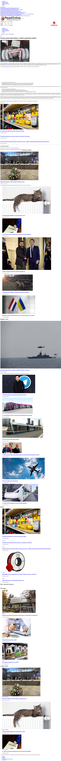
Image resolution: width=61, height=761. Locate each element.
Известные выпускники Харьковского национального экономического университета (20, 615)
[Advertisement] (29, 74)
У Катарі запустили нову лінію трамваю (10, 439)
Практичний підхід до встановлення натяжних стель (13, 580)
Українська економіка (5, 3)
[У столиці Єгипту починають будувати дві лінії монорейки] (20, 501)
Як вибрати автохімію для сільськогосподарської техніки (12, 130)
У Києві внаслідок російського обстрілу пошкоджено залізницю (10, 11)
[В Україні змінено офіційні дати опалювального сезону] (26, 213)
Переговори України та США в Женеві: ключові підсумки (12, 181)
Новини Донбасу (5, 2)
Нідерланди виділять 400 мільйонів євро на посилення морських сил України (13, 12)
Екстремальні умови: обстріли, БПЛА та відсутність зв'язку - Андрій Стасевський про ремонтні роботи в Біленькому (24, 141)
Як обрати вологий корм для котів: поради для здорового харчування (15, 136)
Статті (3, 5)
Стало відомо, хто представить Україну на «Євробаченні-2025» (10, 14)
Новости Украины (5, 696)
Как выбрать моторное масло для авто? (10, 662)
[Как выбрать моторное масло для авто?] (15, 659)
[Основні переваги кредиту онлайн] (16, 637)
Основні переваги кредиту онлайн (9, 639)
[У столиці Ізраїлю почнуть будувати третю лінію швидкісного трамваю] (17, 413)
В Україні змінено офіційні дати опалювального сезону (9, 8)
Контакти (3, 757)
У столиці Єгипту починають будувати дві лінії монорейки (14, 503)
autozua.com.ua (29, 91)
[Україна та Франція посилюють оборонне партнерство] (26, 269)
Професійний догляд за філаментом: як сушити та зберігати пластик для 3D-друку (19, 574)
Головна (3, 1)
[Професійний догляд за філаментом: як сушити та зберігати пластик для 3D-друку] (15, 571)
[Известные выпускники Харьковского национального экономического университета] (19, 612)
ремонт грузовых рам (6, 66)
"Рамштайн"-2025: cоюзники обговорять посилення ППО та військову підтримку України (15, 15)
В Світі (3, 4)
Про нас (3, 756)
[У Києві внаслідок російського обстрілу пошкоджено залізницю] (17, 290)
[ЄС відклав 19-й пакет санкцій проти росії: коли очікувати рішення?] (11, 232)
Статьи (12, 34)
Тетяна (2, 34)
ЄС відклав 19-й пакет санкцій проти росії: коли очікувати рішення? (11, 9)
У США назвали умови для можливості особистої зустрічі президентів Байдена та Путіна (20, 454)
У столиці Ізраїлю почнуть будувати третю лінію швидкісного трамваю (17, 415)
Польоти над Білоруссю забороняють (10, 480)
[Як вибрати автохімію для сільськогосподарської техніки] (19, 129)
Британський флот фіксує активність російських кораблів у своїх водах (15, 370)
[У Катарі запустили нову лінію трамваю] (22, 437)
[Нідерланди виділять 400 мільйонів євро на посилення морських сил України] (18, 313)
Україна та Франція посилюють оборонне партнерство (9, 10)
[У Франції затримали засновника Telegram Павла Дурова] (18, 392)
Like (1, 35)
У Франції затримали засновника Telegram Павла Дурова (14, 394)
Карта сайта (4, 759)
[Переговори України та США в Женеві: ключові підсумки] (19, 179)
